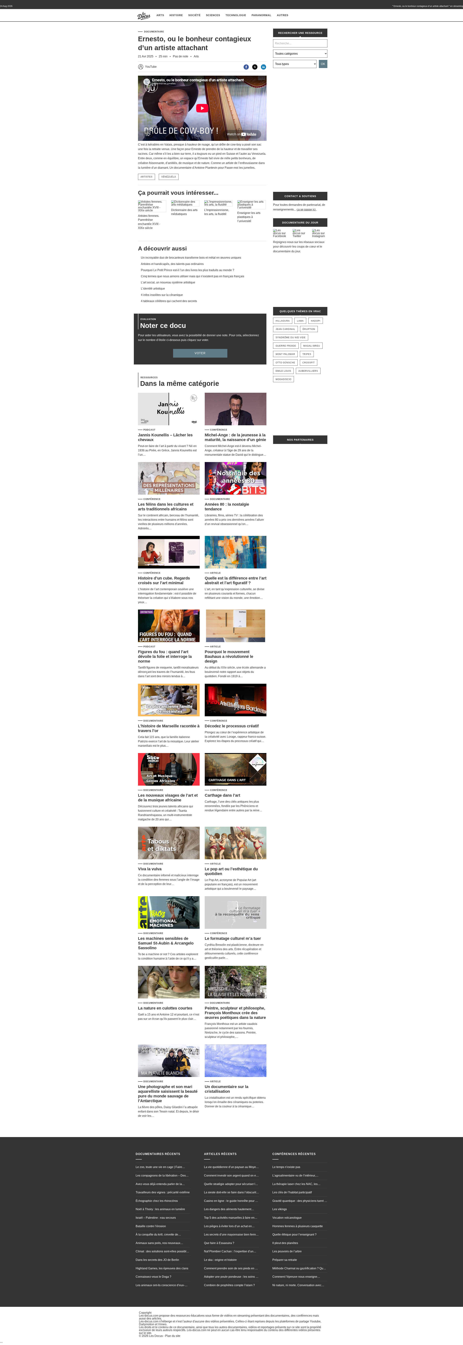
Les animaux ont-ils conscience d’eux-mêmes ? (160, 1286)
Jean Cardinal (285, 329)
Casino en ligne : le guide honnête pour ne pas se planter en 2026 (231, 1201)
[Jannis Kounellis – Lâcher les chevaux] (169, 409)
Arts (160, 15)
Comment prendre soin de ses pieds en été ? (231, 1269)
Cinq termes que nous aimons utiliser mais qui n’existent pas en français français (192, 276)
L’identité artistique (153, 288)
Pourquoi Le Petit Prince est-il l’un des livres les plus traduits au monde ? (187, 270)
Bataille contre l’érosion (151, 1226)
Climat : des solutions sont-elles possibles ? (162, 1252)
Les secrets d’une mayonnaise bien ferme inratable (230, 1235)
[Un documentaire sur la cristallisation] (235, 1061)
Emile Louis (283, 371)
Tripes (306, 354)
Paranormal (261, 15)
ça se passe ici (306, 209)
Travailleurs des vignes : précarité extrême (163, 1192)
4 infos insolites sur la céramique (162, 294)
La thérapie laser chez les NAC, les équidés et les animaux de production (296, 1184)
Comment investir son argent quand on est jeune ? (231, 1176)
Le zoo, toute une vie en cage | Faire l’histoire (159, 1167)
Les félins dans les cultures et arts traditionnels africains (165, 506)
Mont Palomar (285, 354)
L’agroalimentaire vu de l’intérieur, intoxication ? (294, 1176)
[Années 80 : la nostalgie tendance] (235, 478)
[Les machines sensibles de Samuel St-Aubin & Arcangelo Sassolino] (169, 912)
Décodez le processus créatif (232, 726)
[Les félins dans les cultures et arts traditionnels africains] (169, 478)
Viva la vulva (150, 869)
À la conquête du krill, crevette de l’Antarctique (157, 1235)
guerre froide (286, 346)
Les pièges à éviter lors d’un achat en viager (228, 1227)
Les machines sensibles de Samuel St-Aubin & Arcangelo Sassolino (166, 943)
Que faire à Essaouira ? (219, 1243)
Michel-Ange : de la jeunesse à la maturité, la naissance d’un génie (235, 437)
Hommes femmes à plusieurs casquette (297, 1226)
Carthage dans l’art (222, 795)
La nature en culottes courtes (165, 1008)
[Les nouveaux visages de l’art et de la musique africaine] (169, 769)
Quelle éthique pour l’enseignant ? (294, 1234)
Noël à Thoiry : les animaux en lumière (160, 1209)
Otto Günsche (285, 362)
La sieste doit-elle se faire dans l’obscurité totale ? (231, 1193)
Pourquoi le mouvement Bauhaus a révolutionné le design (229, 656)
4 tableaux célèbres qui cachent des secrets (169, 301)
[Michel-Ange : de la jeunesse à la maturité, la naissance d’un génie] (235, 409)
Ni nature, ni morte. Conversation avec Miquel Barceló (296, 1286)
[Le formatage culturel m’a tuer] (235, 912)
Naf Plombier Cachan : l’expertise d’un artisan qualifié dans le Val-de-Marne (228, 1252)
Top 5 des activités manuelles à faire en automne (229, 1218)
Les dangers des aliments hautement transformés (227, 1210)
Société (194, 15)
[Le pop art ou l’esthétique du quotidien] (235, 843)
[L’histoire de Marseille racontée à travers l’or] (169, 700)
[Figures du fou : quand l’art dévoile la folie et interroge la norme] (169, 626)
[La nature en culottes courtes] (169, 982)
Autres (282, 15)
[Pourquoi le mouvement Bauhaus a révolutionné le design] (235, 626)
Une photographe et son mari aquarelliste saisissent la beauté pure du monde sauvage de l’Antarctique (167, 1093)
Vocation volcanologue (287, 1217)
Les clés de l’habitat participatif (292, 1192)
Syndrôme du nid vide (291, 337)
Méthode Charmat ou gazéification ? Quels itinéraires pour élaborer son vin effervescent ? (299, 1269)
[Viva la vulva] (169, 843)
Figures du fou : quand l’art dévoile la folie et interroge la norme (165, 656)
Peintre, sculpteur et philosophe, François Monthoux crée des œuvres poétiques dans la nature (235, 1013)
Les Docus (156, 1335)
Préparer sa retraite (284, 1259)
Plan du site (172, 1335)
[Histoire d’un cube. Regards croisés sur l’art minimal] (169, 552)
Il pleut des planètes (285, 1243)
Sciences (213, 15)
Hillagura (283, 321)
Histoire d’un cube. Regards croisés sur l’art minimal (164, 580)
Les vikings (279, 1209)
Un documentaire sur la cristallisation (226, 1089)
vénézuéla (168, 177)
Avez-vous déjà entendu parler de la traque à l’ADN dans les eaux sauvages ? (162, 1184)
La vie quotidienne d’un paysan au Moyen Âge (231, 1167)
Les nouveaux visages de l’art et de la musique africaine (168, 797)
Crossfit (308, 362)
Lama (300, 321)
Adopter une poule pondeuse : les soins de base (231, 1277)
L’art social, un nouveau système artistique (168, 282)
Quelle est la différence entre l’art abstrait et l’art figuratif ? (235, 580)
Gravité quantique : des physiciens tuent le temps (299, 1201)
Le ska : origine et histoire (220, 1259)
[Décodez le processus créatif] (235, 700)
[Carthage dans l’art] (235, 769)
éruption (309, 329)
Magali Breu (311, 346)
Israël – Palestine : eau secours (156, 1217)
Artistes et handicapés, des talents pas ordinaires (172, 263)
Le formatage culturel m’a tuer (233, 938)
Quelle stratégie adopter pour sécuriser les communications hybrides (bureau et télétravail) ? (231, 1184)
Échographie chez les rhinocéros (157, 1200)
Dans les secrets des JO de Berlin (157, 1259)
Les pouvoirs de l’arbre (287, 1251)
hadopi (315, 321)
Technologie (236, 15)
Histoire (176, 15)
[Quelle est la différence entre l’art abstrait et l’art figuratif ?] (235, 552)
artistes (146, 177)
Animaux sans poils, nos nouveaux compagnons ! (158, 1243)
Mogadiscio (283, 379)
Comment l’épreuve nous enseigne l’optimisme (294, 1277)
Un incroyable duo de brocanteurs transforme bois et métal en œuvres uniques (191, 257)
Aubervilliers (308, 371)
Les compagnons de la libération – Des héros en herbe (161, 1176)
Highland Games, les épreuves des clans (162, 1268)
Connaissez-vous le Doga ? (153, 1276)
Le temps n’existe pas (286, 1167)
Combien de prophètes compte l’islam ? (229, 1285)
